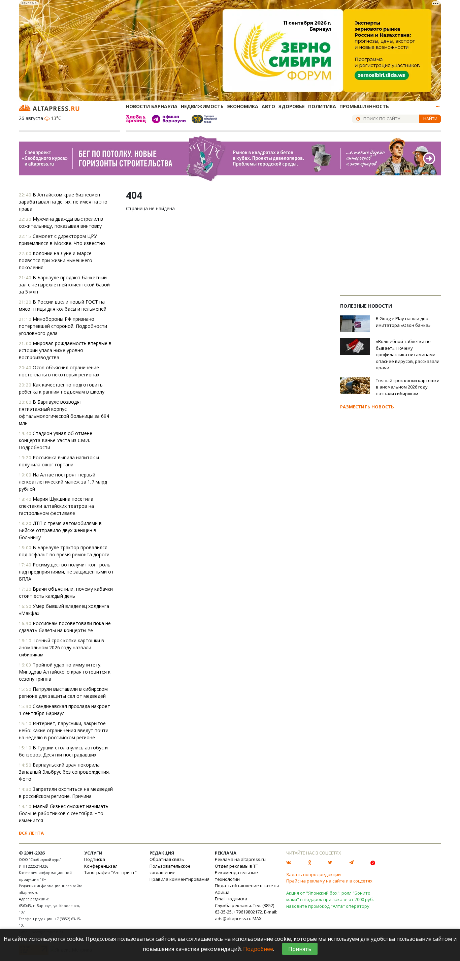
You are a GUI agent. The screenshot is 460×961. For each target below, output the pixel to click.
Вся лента (31, 833)
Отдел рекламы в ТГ (236, 866)
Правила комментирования (179, 879)
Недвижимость (202, 106)
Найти (430, 119)
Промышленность (364, 106)
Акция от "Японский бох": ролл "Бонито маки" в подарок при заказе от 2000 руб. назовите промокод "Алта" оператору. (330, 899)
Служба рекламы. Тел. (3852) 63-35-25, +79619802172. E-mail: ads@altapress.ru (246, 912)
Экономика (242, 106)
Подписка (94, 859)
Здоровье (291, 106)
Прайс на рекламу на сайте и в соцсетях (329, 881)
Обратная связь (167, 859)
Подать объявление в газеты (247, 885)
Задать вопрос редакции (313, 874)
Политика (322, 106)
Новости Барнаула (151, 106)
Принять (299, 949)
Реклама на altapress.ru (240, 859)
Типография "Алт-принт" (110, 872)
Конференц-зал (101, 866)
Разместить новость (367, 407)
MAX (257, 919)
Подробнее (258, 949)
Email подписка (231, 899)
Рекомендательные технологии (236, 875)
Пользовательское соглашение (170, 869)
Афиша (222, 892)
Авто (268, 106)
